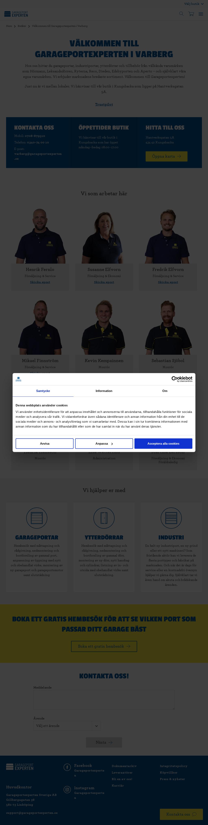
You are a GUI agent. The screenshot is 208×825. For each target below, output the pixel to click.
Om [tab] (164, 391)
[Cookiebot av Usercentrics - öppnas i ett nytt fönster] (174, 379)
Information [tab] (104, 391)
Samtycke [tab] (43, 391)
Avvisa (44, 443)
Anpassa (101, 443)
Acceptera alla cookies (163, 443)
